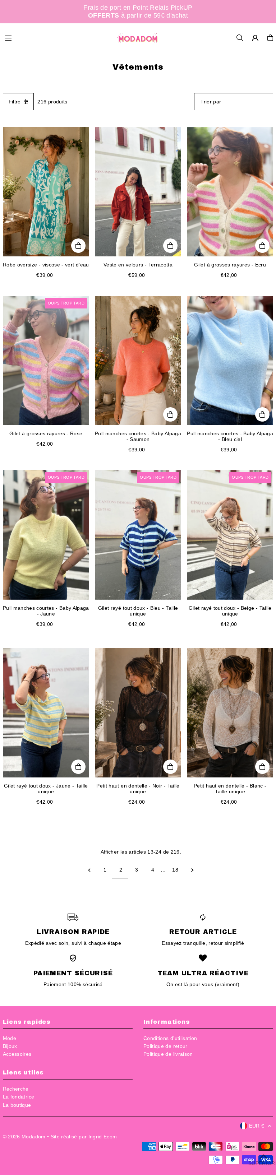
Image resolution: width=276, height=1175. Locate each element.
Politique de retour (165, 1046)
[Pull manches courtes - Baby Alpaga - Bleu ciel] (230, 360)
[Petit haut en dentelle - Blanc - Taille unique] (230, 712)
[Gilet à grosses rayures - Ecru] (230, 191)
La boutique (17, 1105)
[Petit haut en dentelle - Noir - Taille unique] (138, 712)
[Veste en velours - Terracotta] (138, 191)
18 (175, 870)
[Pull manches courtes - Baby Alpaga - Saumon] (138, 360)
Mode (9, 1038)
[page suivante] (192, 869)
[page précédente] (89, 869)
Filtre (15, 102)
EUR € (256, 1126)
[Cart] (270, 37)
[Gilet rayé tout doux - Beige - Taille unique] (230, 534)
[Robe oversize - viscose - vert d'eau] (46, 191)
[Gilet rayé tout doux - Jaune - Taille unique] (46, 712)
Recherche (16, 1089)
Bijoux (10, 1046)
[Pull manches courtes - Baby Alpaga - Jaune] (46, 534)
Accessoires (17, 1054)
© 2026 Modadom (24, 1136)
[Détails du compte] (255, 38)
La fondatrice (18, 1097)
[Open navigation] (57, 37)
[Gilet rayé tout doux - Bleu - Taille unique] (138, 534)
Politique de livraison (168, 1054)
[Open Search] (239, 37)
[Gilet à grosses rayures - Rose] (46, 360)
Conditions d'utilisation (170, 1038)
